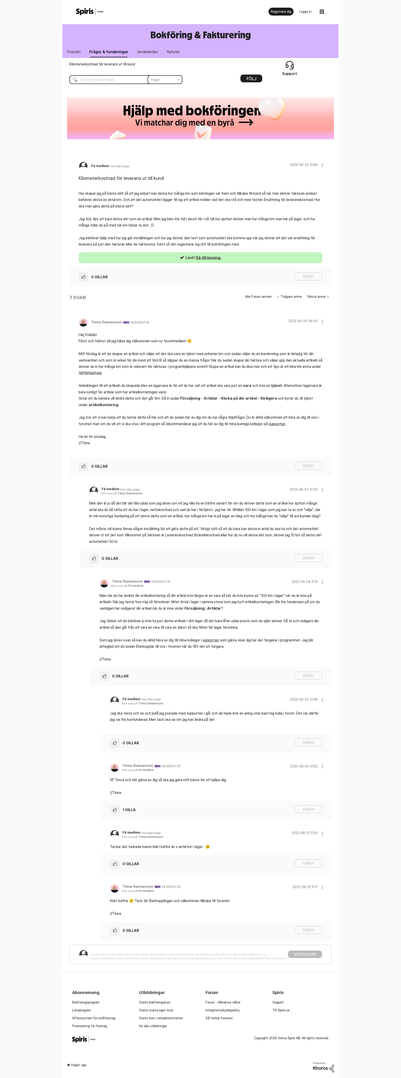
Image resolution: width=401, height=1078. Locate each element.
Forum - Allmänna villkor (223, 1002)
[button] (322, 165)
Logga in (305, 11)
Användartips (147, 51)
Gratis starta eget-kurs (156, 1010)
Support (278, 1002)
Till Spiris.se (281, 1010)
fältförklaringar (90, 372)
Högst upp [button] (78, 1065)
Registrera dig (281, 11)
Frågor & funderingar (108, 51)
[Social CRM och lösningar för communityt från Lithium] (323, 1067)
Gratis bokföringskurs (154, 1002)
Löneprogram (81, 1010)
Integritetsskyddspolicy (223, 1010)
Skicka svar (305, 954)
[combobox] (122, 79)
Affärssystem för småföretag (93, 1018)
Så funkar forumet (219, 1018)
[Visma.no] (89, 12)
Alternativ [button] (251, 80)
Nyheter (173, 51)
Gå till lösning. (208, 257)
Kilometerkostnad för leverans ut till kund (102, 64)
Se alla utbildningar (153, 1026)
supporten (277, 423)
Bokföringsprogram (86, 1002)
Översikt (74, 51)
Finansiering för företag (89, 1026)
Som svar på (121, 493)
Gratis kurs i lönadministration (161, 1018)
